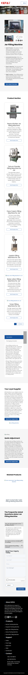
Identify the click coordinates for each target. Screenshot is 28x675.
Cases (7, 640)
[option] (14, 26)
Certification (9, 650)
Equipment (8, 645)
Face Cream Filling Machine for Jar (14, 212)
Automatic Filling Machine (12, 634)
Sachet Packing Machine (12, 624)
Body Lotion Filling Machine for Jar (14, 280)
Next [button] (27, 491)
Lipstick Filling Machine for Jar (14, 257)
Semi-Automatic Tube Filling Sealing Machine (14, 500)
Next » (21, 324)
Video (7, 648)
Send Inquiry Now (14, 140)
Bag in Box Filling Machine (12, 629)
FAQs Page (8, 643)
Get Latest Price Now (11, 84)
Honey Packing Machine (12, 632)
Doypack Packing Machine (12, 627)
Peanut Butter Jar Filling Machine (14, 125)
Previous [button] (1, 491)
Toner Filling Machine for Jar (14, 305)
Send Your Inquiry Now (12, 419)
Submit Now (21, 589)
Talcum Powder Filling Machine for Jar (14, 168)
